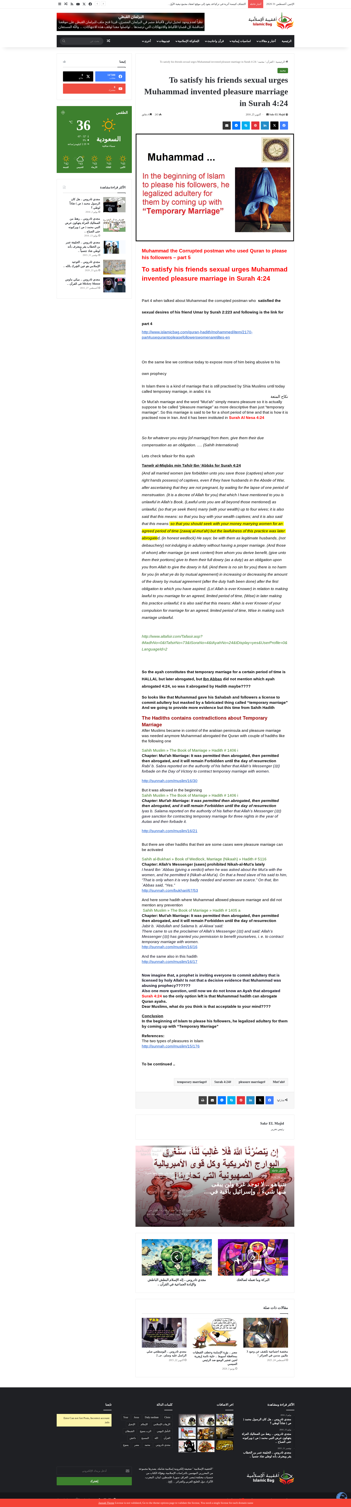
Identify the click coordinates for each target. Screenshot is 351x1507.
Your (125, 1417)
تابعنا (108, 1404)
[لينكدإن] (265, 125)
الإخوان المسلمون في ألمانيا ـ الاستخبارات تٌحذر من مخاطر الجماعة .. (249, 1188)
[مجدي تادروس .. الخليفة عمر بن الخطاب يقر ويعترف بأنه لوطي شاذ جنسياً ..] (114, 247)
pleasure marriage (251, 1082)
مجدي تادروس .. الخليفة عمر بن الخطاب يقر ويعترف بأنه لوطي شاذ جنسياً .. (83, 246)
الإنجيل (131, 1424)
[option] (214, 1186)
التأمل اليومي (163, 1431)
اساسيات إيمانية (241, 41)
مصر (136, 1445)
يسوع (126, 1445)
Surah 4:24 (222, 1082)
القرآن (270, 61)
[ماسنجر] (236, 125)
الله (156, 1438)
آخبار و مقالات (267, 41)
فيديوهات (164, 41)
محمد (261, 61)
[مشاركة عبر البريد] (227, 125)
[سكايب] (246, 125)
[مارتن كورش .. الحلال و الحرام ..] (206, 1433)
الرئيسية (286, 41)
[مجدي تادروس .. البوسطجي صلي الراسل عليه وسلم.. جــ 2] (164, 1333)
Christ (167, 1417)
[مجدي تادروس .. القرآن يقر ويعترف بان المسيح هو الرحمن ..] (224, 1445)
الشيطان (129, 1431)
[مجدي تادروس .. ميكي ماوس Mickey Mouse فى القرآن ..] (114, 284)
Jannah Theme (106, 1502)
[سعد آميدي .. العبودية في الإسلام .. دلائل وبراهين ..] (224, 1419)
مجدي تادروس (163, 1445)
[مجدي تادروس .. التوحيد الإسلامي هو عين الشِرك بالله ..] (114, 267)
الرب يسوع (145, 1431)
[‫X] (274, 125)
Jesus (136, 1417)
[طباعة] (203, 1100)
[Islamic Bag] (271, 21)
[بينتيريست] (255, 125)
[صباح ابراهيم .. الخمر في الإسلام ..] (224, 1433)
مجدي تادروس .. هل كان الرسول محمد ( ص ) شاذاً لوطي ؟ (85, 203)
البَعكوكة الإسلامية (188, 41)
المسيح (145, 1438)
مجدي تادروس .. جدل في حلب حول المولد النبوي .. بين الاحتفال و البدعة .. (206, 3)
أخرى (147, 41)
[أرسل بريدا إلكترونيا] (267, 114)
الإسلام (144, 1424)
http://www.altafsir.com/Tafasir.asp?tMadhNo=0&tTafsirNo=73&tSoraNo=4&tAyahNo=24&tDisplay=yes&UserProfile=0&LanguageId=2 (214, 642)
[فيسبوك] (284, 125)
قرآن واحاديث (215, 41)
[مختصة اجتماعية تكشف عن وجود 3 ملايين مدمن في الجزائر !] (265, 1333)
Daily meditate (152, 1417)
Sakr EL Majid (277, 114)
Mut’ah (278, 1082)
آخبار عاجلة (278, 1170)
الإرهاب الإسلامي (161, 1424)
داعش (133, 1438)
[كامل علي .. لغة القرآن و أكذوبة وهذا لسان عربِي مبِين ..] (187, 1433)
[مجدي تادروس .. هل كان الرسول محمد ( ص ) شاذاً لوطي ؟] (114, 204)
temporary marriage (191, 1082)
